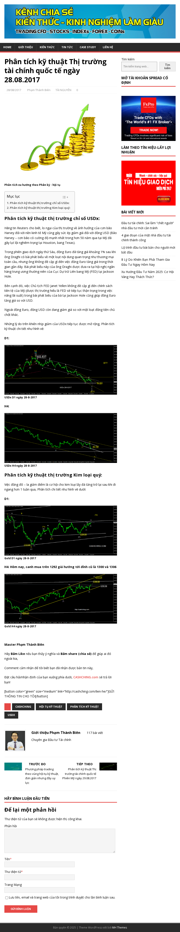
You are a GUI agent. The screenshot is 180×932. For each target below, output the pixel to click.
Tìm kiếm (128, 59)
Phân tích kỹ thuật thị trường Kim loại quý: (40, 208)
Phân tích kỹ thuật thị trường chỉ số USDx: (39, 203)
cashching (23, 707)
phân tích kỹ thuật (84, 707)
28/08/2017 (14, 90)
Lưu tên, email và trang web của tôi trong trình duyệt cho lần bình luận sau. (62, 897)
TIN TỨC (67, 47)
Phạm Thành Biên (38, 90)
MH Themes (119, 927)
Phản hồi (10, 826)
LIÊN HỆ (108, 47)
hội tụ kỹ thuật (50, 707)
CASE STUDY (88, 47)
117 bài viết (95, 733)
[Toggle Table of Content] (65, 197)
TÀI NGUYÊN (63, 90)
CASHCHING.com (85, 677)
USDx (11, 715)
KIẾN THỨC (47, 47)
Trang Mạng (13, 885)
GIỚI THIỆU (25, 47)
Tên (7, 859)
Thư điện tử (12, 872)
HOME (7, 47)
